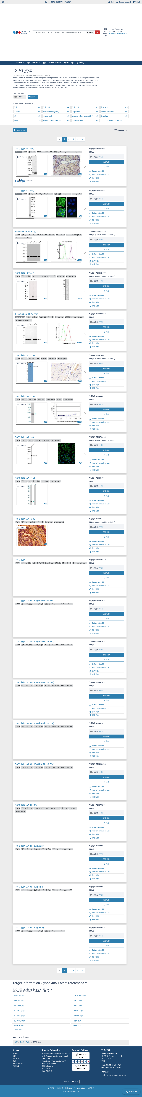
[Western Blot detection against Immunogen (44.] (32, 413)
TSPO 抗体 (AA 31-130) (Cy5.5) (29, 927)
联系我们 (68, 2)
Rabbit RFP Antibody (49, 1063)
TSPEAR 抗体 (19, 995)
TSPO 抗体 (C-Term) (24, 148)
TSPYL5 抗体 (78, 1016)
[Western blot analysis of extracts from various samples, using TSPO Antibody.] (32, 289)
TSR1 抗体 (77, 1021)
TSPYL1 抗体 (78, 1011)
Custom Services (55, 63)
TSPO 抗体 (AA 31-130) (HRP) (29, 887)
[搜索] (97, 32)
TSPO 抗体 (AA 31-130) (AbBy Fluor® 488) (34, 682)
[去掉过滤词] (24, 97)
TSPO (28, 1042)
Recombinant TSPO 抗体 (26, 231)
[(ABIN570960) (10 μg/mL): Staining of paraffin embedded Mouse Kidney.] (66, 165)
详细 (107, 167)
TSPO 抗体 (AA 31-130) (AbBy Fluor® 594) (34, 764)
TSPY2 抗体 (77, 1006)
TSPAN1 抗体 (19, 1026)
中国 (101, 157)
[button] (85, 166)
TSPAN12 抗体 (19, 1021)
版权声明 (60, 1088)
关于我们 (51, 1088)
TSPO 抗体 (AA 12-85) (25, 519)
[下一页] (82, 139)
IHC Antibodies (47, 1066)
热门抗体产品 (18, 1063)
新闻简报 (16, 1058)
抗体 (28, 63)
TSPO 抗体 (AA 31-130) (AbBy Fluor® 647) (34, 641)
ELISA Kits (36, 63)
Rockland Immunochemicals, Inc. (113, 1075)
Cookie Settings (79, 1088)
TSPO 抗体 (20, 560)
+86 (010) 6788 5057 (113, 1068)
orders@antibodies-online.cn (118, 33)
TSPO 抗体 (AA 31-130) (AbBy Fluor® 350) (34, 723)
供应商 (66, 63)
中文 (6, 2)
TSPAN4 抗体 (19, 1001)
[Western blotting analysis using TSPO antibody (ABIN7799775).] (32, 333)
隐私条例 (68, 1088)
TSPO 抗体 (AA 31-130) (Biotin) (29, 846)
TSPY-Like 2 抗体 (79, 995)
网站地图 (16, 1066)
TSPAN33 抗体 (19, 1006)
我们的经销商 (47, 1071)
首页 (16, 1042)
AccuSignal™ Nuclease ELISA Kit (54, 1061)
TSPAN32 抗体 (19, 1011)
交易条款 (91, 1088)
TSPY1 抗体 (77, 1001)
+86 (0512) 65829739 (56, 2)
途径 (72, 63)
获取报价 (106, 162)
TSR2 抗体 (77, 1026)
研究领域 (80, 63)
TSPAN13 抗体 (19, 1016)
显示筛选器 (21, 130)
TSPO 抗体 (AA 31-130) (26, 805)
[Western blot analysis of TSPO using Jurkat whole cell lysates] (66, 289)
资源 (14, 1061)
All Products (18, 63)
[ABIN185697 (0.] (32, 207)
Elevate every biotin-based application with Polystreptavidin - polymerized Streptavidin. (56, 1055)
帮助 (14, 1056)
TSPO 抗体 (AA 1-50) (24, 437)
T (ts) (22, 1042)
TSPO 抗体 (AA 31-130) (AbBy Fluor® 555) (34, 600)
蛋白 (44, 63)
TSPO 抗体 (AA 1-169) (25, 355)
